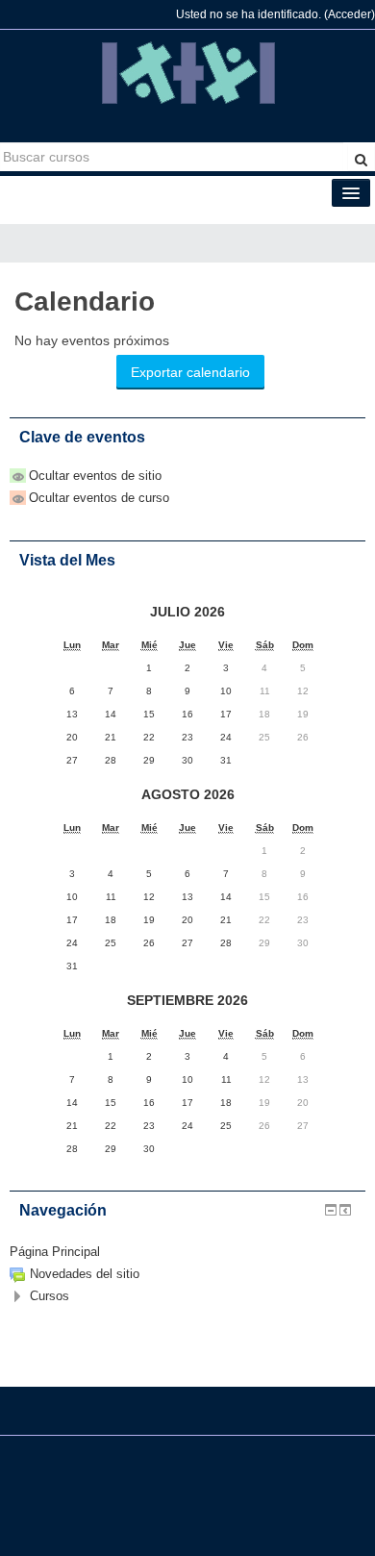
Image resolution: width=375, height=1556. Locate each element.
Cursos (49, 1296)
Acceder (349, 14)
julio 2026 (187, 611)
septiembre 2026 (187, 1000)
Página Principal (55, 1251)
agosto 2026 (188, 794)
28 (226, 943)
